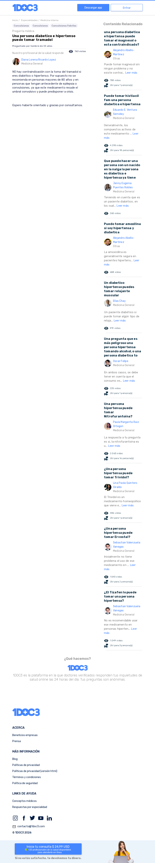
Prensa (16, 741)
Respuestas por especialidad (29, 807)
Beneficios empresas (25, 735)
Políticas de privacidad (26, 765)
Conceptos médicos (24, 801)
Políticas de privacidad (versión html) (34, 771)
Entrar (127, 7)
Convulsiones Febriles (64, 25)
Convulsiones (21, 25)
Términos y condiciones (26, 777)
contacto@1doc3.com (28, 826)
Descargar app (93, 7)
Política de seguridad (25, 783)
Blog (15, 759)
